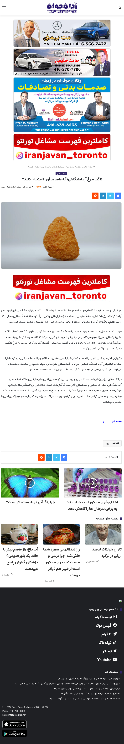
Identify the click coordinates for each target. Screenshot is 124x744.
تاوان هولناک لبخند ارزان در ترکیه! (107, 552)
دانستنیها (111, 443)
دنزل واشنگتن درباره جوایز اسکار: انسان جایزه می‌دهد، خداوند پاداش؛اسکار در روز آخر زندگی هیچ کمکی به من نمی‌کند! (66, 684)
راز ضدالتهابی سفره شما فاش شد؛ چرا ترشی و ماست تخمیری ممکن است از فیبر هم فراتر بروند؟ (61, 562)
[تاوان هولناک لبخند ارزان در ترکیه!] (103, 534)
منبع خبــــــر (112, 421)
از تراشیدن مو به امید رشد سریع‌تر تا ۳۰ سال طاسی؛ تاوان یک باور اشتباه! (87, 689)
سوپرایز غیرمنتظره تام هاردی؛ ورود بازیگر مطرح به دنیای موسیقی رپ (89, 679)
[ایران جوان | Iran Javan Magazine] (62, 7)
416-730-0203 (17, 711)
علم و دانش (81, 167)
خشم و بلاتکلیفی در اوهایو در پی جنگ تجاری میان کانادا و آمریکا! (90, 694)
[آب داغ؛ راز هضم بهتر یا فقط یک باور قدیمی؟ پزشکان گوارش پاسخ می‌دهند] (19, 534)
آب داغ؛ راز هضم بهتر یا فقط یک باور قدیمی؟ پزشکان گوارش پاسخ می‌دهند (20, 559)
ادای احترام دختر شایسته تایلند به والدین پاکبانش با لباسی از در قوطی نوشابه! (84, 699)
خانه (91, 167)
